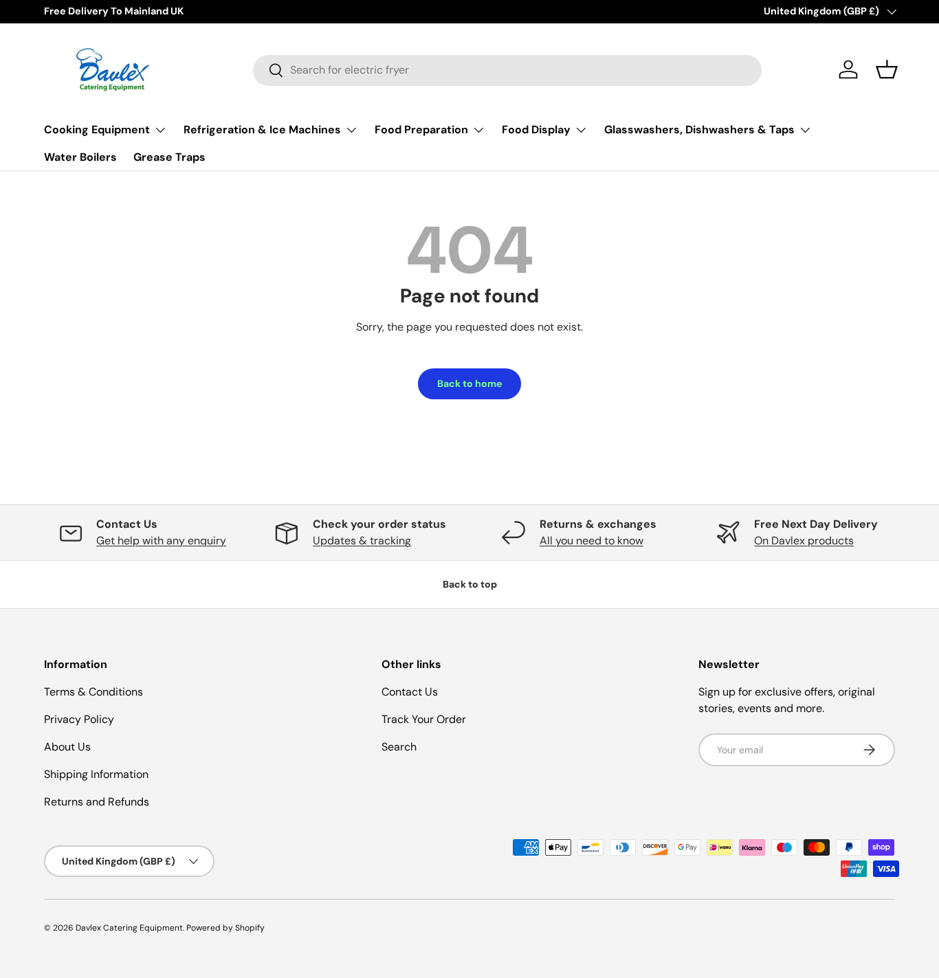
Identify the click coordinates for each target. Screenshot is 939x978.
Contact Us (410, 692)
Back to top (470, 584)
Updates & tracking (362, 540)
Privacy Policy (79, 719)
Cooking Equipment (97, 129)
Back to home (469, 383)
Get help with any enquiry (161, 540)
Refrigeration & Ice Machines (262, 129)
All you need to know (591, 540)
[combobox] (507, 69)
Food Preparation (421, 129)
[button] (887, 69)
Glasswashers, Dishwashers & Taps (699, 129)
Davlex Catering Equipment (129, 927)
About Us (67, 747)
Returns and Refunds (96, 801)
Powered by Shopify (225, 927)
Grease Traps (169, 157)
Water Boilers (80, 157)
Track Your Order (424, 719)
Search (399, 747)
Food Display (536, 129)
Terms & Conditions (93, 692)
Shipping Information (96, 774)
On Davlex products (804, 540)
